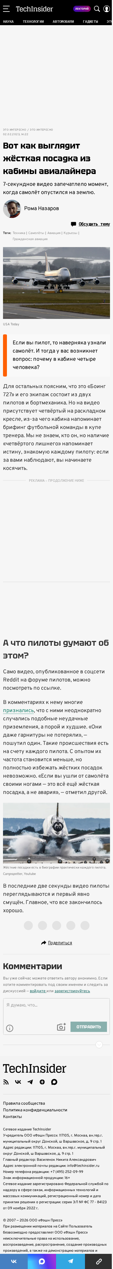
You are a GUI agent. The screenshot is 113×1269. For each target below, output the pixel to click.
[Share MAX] (42, 1261)
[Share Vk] (14, 1261)
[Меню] (6, 8)
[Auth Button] (106, 8)
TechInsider (34, 9)
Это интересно (14, 130)
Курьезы (70, 233)
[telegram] (30, 1082)
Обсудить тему (94, 224)
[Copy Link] (99, 1261)
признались (18, 710)
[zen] (42, 1082)
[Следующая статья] (56, 1044)
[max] (54, 1082)
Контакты (12, 1117)
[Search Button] (97, 8)
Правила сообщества (24, 1103)
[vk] (18, 1082)
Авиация (54, 233)
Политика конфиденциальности (35, 1110)
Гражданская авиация (30, 239)
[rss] (6, 1082)
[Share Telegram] (70, 1261)
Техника (19, 233)
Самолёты (36, 233)
